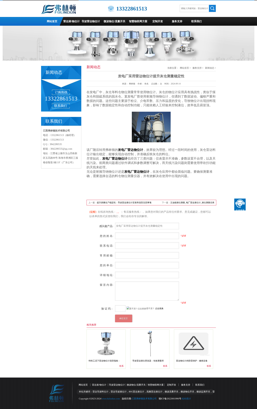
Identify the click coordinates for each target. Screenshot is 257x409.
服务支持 (177, 21)
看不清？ (132, 308)
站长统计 (186, 398)
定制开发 (157, 21)
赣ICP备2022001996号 (170, 398)
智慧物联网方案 (138, 21)
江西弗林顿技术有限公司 (144, 398)
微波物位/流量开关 (114, 21)
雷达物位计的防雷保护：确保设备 (192, 361)
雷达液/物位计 (71, 21)
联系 (121, 366)
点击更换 (159, 308)
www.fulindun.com (111, 398)
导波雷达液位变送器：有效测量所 (148, 361)
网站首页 (52, 21)
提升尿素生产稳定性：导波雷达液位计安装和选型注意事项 (124, 202)
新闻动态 (209, 68)
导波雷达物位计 (91, 21)
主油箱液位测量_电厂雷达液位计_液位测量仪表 (192, 202)
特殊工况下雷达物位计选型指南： (104, 361)
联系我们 (196, 21)
